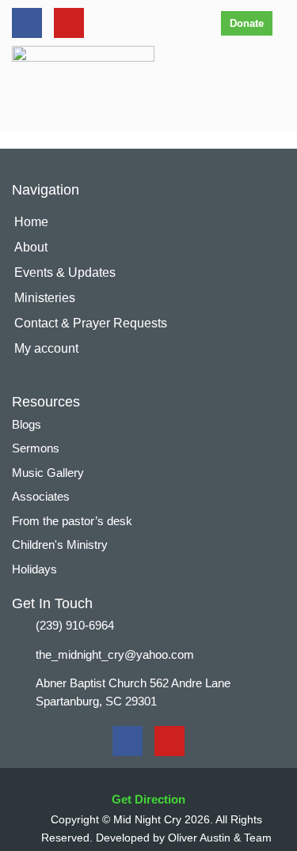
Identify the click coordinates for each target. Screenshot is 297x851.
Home (31, 222)
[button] (275, 85)
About (31, 247)
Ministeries (44, 297)
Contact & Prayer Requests (90, 323)
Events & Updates (65, 272)
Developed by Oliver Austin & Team (184, 837)
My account (46, 348)
